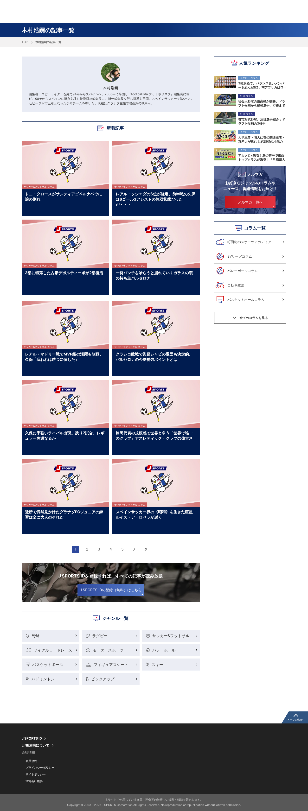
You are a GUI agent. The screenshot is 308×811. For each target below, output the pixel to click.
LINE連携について (35, 745)
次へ (134, 549)
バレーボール (163, 650)
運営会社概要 (34, 781)
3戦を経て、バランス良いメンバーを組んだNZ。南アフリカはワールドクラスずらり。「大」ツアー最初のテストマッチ (261, 85)
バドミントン (43, 679)
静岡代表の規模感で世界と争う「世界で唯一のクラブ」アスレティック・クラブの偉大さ (154, 436)
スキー (157, 664)
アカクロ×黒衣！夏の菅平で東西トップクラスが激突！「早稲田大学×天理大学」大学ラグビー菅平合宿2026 (261, 157)
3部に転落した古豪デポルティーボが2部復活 (64, 272)
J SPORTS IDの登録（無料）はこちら (111, 590)
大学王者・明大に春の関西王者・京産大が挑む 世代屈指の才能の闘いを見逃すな (261, 139)
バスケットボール (47, 664)
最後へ (146, 549)
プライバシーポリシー (40, 767)
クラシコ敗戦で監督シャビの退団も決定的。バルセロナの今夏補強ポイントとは (154, 357)
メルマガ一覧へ (250, 202)
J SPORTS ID (32, 738)
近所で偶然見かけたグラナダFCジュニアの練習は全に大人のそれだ (64, 514)
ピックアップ (102, 679)
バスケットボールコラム (245, 300)
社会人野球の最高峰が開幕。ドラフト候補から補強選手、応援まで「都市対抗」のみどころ (261, 103)
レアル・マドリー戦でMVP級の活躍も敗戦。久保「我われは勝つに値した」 (64, 357)
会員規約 (31, 761)
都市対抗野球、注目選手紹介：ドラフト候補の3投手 (261, 121)
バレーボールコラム (242, 271)
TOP (25, 42)
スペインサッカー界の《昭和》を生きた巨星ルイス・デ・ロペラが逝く (154, 514)
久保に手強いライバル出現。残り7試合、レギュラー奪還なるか (64, 436)
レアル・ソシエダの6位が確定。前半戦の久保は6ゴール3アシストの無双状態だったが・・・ (155, 198)
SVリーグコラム (239, 256)
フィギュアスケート (111, 664)
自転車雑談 (235, 285)
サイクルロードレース (53, 650)
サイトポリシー (36, 774)
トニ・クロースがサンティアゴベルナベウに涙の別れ (63, 196)
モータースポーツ (108, 650)
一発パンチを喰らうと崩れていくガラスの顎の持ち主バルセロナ (154, 275)
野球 (36, 635)
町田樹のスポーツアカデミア (249, 242)
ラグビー (100, 635)
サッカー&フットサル (170, 635)
